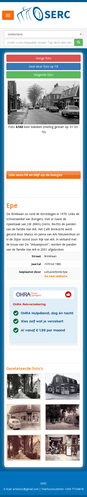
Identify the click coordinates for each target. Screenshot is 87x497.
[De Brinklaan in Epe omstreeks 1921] (23, 448)
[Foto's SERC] (43, 14)
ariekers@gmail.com (26, 489)
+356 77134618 (74, 489)
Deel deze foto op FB (43, 66)
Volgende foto (43, 75)
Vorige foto (43, 58)
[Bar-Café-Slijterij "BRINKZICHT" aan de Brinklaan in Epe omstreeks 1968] (62, 386)
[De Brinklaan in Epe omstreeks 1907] (62, 417)
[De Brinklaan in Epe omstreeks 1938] (23, 386)
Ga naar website (55, 276)
